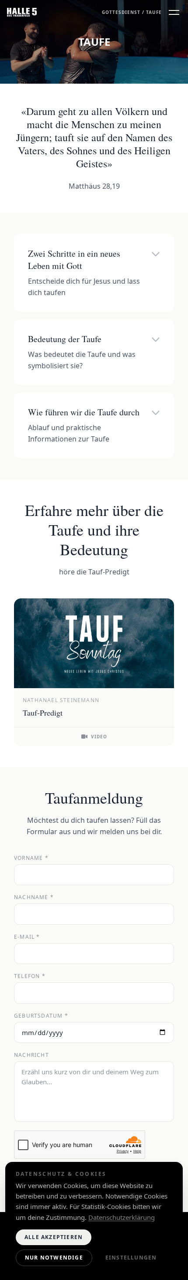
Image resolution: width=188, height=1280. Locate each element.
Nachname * (34, 897)
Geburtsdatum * (41, 1015)
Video (99, 736)
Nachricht (31, 1055)
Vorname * (31, 858)
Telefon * (29, 976)
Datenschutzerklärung (121, 1217)
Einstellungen (131, 1257)
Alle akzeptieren (53, 1237)
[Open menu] (174, 12)
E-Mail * (27, 937)
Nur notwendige (54, 1257)
